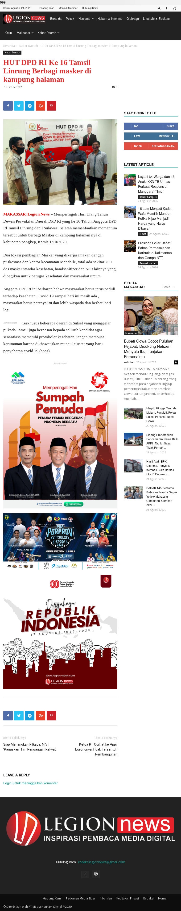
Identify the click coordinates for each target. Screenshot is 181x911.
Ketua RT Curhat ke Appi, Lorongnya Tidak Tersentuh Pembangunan (96, 749)
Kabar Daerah (46, 32)
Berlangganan (163, 146)
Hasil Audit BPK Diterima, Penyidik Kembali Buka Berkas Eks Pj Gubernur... (160, 467)
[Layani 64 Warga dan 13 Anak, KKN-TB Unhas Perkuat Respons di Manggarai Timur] (130, 180)
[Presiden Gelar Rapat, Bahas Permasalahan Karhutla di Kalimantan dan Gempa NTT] (130, 246)
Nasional (84, 18)
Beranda (56, 18)
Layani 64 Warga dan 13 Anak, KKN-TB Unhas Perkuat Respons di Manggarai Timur (156, 184)
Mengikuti (166, 136)
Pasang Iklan (46, 8)
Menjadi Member (68, 8)
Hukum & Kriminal (110, 18)
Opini (8, 32)
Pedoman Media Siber (80, 898)
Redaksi (148, 898)
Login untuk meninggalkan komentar (30, 783)
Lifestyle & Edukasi (156, 18)
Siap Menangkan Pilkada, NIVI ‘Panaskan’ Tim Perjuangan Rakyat (29, 746)
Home (162, 898)
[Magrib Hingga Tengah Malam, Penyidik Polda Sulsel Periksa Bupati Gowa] (133, 412)
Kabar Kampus (148, 197)
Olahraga (133, 18)
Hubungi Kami (90, 8)
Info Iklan (106, 898)
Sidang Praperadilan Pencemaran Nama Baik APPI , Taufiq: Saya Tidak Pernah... (162, 441)
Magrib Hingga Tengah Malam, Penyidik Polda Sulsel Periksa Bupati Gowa (161, 414)
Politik (70, 18)
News (143, 234)
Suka (170, 126)
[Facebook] (166, 8)
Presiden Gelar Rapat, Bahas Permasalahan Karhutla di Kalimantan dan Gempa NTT (155, 250)
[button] (159, 8)
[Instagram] (174, 8)
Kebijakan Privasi (127, 898)
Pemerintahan (148, 263)
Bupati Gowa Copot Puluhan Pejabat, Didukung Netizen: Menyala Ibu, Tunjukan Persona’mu (148, 348)
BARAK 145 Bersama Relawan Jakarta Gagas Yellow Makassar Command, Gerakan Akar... (161, 496)
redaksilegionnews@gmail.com (101, 862)
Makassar (23, 32)
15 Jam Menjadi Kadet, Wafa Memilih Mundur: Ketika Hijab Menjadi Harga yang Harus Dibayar (155, 218)
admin (128, 362)
